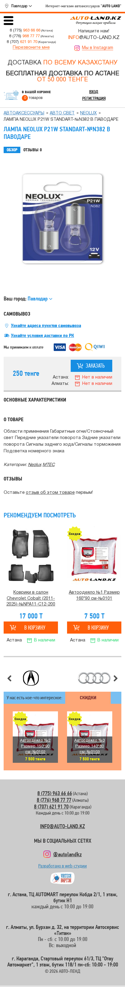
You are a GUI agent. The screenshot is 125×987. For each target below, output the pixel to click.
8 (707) (22, 42)
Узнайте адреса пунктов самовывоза (46, 325)
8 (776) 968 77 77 (54, 800)
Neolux (88, 113)
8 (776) (24, 36)
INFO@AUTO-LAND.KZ (62, 826)
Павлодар (19, 5)
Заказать (95, 365)
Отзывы (32, 149)
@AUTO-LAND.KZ (94, 38)
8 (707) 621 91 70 (51, 806)
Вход (93, 91)
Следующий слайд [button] (115, 678)
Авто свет (62, 113)
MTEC (48, 465)
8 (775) (25, 30)
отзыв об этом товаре (50, 493)
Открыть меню (8, 20)
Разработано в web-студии (62, 867)
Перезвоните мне (31, 48)
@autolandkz (67, 854)
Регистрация (94, 98)
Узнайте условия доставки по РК (42, 335)
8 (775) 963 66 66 (54, 793)
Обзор (12, 149)
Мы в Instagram (97, 48)
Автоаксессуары (24, 113)
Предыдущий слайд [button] (9, 678)
